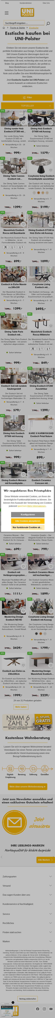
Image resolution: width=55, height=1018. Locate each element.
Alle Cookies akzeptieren (27, 521)
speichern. (22, 506)
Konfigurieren (28, 514)
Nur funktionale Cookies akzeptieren (28, 527)
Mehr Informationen (36, 506)
